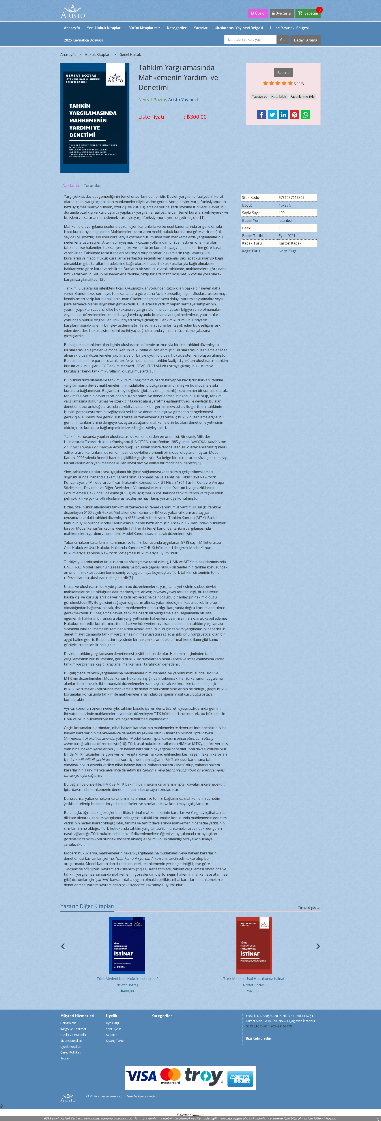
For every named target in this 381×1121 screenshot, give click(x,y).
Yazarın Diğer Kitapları (87, 906)
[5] (133, 447)
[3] (152, 371)
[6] (198, 463)
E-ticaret (183, 1114)
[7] (131, 528)
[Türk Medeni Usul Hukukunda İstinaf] (127, 919)
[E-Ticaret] (198, 1114)
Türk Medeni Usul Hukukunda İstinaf (127, 978)
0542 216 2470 (256, 1026)
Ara (283, 39)
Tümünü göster (309, 907)
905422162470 (281, 1026)
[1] (202, 217)
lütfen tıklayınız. (325, 1118)
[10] (123, 743)
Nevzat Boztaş (127, 985)
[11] (144, 869)
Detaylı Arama (305, 40)
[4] (78, 417)
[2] (102, 279)
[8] (130, 577)
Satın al (283, 72)
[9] (90, 602)
